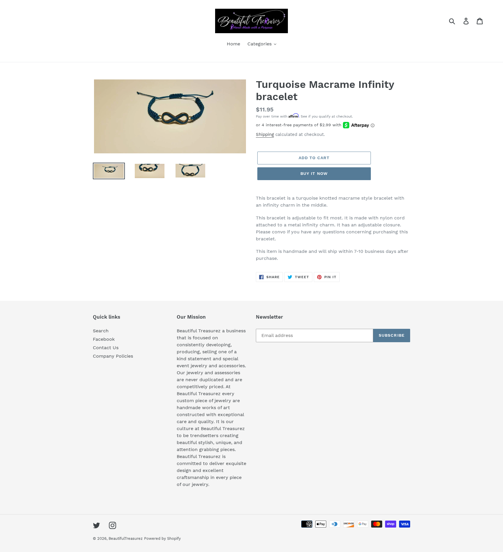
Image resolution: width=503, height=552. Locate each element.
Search (101, 330)
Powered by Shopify (162, 538)
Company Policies (113, 356)
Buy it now (314, 173)
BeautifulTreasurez (126, 538)
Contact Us (105, 347)
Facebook (104, 339)
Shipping (265, 134)
